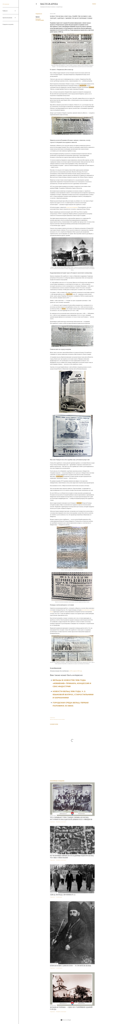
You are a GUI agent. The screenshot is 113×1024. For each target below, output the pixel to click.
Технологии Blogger (67, 1019)
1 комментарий (59, 897)
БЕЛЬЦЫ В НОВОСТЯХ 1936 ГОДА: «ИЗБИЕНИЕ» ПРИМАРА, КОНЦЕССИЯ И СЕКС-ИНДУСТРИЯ (72, 683)
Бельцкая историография (40, 19)
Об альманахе (6, 4)
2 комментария (59, 968)
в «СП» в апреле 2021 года (75, 671)
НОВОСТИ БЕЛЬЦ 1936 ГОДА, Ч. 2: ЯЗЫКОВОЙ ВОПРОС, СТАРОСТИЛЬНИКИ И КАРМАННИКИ (73, 694)
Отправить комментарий (61, 821)
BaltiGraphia (49, 3)
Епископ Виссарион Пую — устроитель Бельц (70, 966)
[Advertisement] (72, 768)
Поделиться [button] (39, 13)
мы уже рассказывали (71, 207)
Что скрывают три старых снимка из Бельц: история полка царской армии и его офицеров (71, 818)
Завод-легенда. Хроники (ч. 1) (62, 895)
